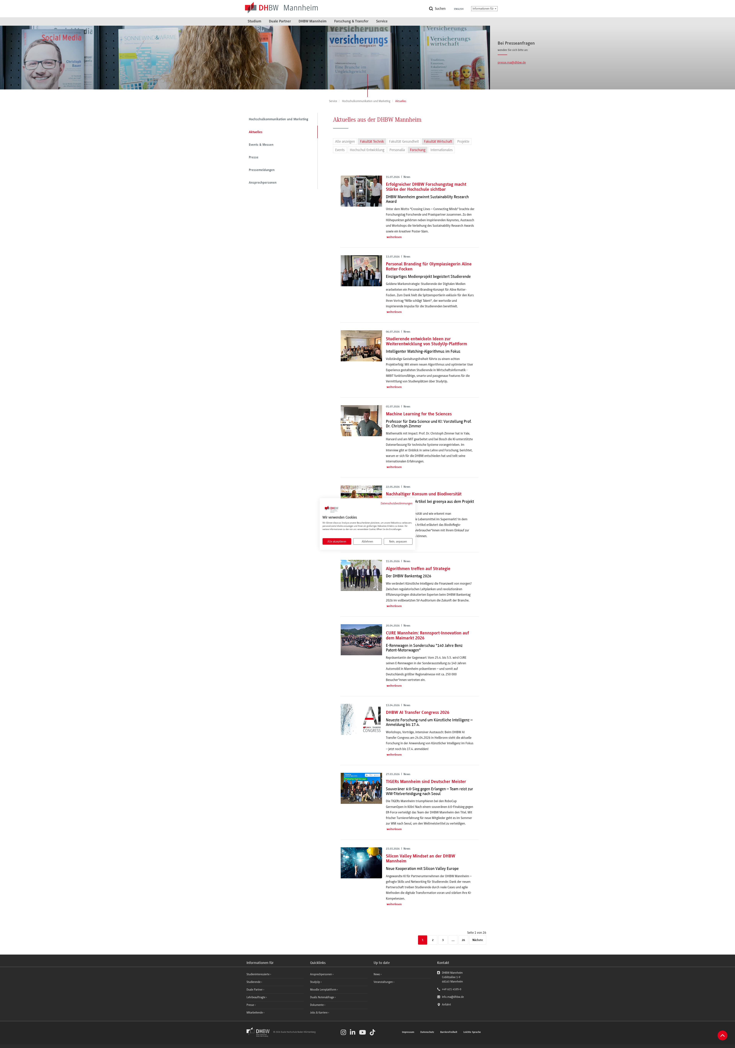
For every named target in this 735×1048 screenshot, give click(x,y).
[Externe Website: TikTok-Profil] (372, 1032)
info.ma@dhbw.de (453, 997)
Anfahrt (446, 1004)
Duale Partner (280, 21)
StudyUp (315, 982)
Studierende (254, 982)
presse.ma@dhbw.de (512, 62)
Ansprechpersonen (263, 183)
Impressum (408, 1032)
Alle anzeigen (345, 141)
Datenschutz (427, 1032)
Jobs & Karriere (319, 1012)
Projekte (463, 141)
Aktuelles (255, 132)
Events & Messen (261, 145)
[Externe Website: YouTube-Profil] (362, 1032)
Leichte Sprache (472, 1032)
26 (463, 940)
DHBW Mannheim (313, 21)
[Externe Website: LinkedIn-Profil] (352, 1032)
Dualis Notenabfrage (322, 997)
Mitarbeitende (255, 1012)
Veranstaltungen (383, 982)
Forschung (417, 150)
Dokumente (317, 1005)
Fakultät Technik (372, 141)
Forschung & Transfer (351, 21)
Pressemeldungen (262, 170)
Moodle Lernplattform (323, 989)
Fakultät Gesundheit (404, 141)
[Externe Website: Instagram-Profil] (343, 1032)
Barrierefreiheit (448, 1032)
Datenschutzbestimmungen (396, 503)
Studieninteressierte (258, 974)
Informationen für (483, 8)
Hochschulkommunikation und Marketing (278, 119)
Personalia (397, 150)
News (377, 974)
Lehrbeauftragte (256, 997)
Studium (254, 21)
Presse (253, 157)
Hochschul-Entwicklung (367, 150)
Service (382, 21)
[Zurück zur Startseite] (260, 1036)
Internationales (441, 150)
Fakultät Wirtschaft (438, 141)
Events (340, 150)
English (459, 9)
